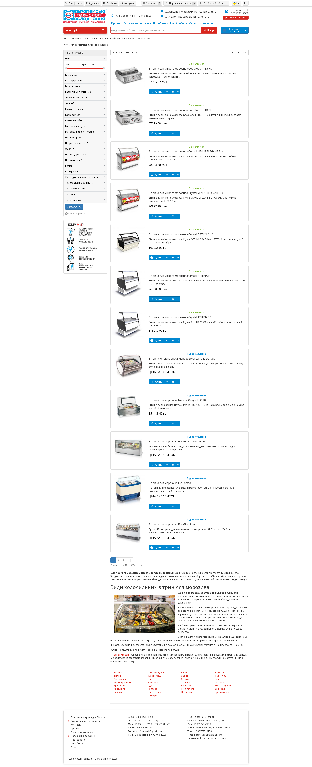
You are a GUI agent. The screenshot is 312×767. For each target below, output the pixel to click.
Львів (150, 679)
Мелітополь (188, 688)
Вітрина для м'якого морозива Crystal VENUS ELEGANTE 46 (186, 151)
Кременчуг (119, 685)
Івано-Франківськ (123, 682)
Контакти (76, 724)
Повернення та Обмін (83, 735)
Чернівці (219, 682)
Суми (184, 672)
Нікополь (220, 672)
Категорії (71, 30)
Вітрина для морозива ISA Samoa (170, 483)
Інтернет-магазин (120, 654)
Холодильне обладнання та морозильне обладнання (97, 38)
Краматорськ (222, 692)
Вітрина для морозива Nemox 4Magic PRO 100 (178, 400)
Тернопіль (220, 675)
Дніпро (117, 675)
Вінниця (118, 672)
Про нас (75, 728)
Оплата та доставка (82, 732)
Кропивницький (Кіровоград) (156, 674)
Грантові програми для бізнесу (88, 717)
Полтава (152, 688)
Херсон (185, 679)
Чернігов (186, 685)
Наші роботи (78, 739)
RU (245, 3)
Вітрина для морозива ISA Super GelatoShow (177, 441)
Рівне (218, 679)
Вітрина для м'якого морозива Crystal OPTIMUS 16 (181, 234)
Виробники (77, 743)
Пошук (210, 30)
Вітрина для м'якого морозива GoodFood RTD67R (180, 68)
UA (238, 3)
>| (130, 560)
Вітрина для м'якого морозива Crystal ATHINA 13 (180, 317)
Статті (74, 747)
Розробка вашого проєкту (85, 720)
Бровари (152, 695)
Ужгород (220, 688)
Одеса (151, 685)
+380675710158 (239, 10)
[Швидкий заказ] (167, 91)
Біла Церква (154, 692)
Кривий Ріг (119, 688)
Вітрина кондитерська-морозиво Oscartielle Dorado (182, 358)
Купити (157, 91)
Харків (184, 675)
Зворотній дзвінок (236, 17)
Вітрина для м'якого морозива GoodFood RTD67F (180, 110)
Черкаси (185, 682)
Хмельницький (223, 685)
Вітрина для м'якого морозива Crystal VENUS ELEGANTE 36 (186, 193)
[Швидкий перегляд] (173, 91)
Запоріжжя (120, 679)
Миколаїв (153, 682)
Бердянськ (119, 692)
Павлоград (187, 692)
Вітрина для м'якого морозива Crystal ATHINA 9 (179, 275)
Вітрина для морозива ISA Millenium (172, 524)
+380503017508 (239, 13)
